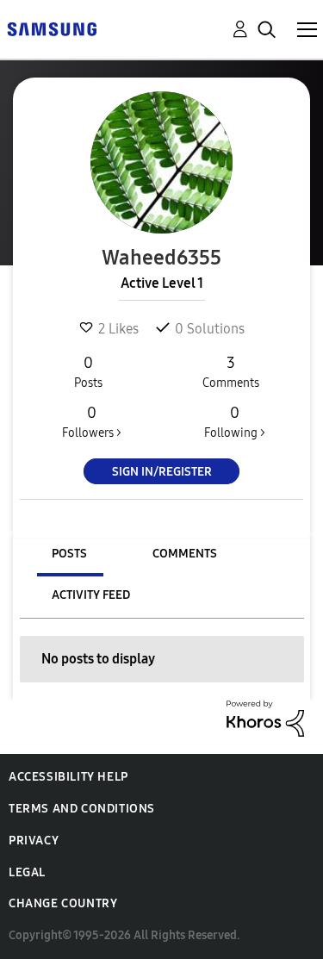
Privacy (34, 840)
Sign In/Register (162, 471)
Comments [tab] (184, 553)
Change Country (63, 903)
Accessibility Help (68, 776)
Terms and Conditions (82, 808)
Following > (234, 421)
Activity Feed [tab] (91, 595)
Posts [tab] (69, 553)
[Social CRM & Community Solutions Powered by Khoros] (265, 717)
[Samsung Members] (51, 28)
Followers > (91, 421)
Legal (27, 872)
